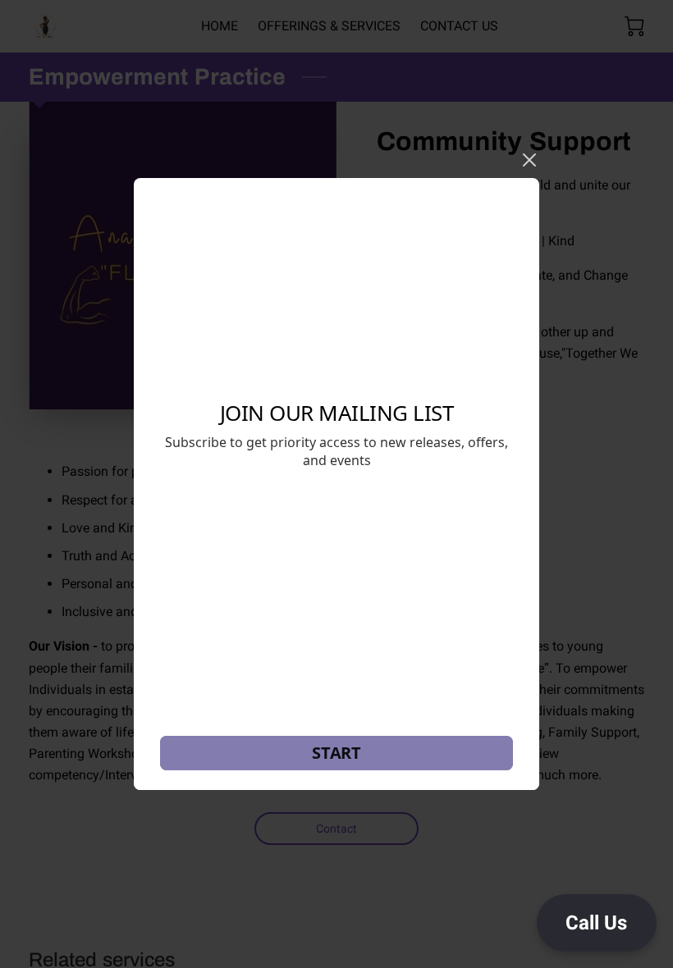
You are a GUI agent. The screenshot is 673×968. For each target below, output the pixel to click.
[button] (597, 923)
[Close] (529, 160)
